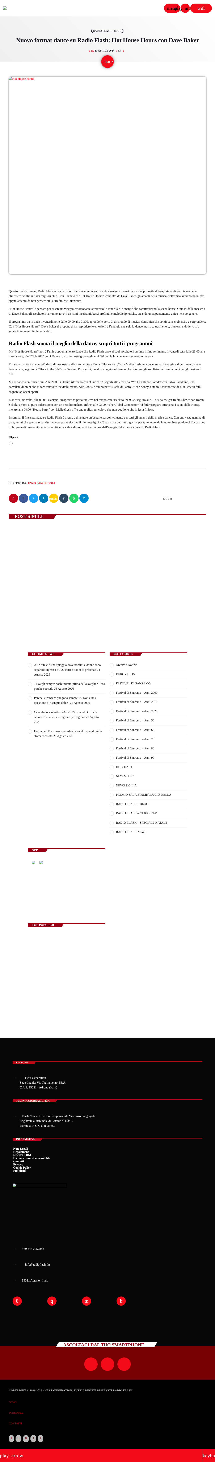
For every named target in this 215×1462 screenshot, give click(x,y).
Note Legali (20, 1149)
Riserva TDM (22, 1155)
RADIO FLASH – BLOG (132, 804)
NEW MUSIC (125, 776)
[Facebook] (26, 1438)
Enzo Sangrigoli (41, 483)
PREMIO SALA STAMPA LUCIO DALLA (143, 795)
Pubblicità (19, 1171)
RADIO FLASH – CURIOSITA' (136, 813)
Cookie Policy (22, 1167)
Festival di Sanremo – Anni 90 (135, 757)
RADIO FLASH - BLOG (107, 30)
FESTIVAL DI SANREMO (133, 683)
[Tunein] (11, 1438)
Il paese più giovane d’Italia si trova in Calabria (71, 974)
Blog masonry (38, 991)
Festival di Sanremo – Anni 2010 (136, 702)
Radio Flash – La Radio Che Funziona (51, 938)
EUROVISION (125, 674)
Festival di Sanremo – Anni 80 (135, 748)
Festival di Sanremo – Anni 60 (135, 730)
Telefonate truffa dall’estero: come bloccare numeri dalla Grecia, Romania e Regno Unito (74, 1009)
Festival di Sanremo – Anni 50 (135, 720)
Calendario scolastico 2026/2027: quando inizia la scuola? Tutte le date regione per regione (153, 601)
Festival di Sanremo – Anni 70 (135, 739)
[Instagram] (18, 1438)
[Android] (33, 1438)
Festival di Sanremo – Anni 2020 (136, 711)
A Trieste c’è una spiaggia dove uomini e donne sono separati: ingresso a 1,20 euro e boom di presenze (54, 601)
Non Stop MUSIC (127, 903)
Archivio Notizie (126, 665)
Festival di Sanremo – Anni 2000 (136, 693)
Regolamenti (21, 1152)
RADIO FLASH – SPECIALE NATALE (141, 822)
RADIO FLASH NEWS (131, 832)
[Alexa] (40, 1438)
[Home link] (16, 8)
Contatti (18, 1161)
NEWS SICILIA (126, 785)
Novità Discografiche (56, 956)
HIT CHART (124, 767)
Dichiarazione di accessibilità (31, 1158)
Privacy (18, 1164)
